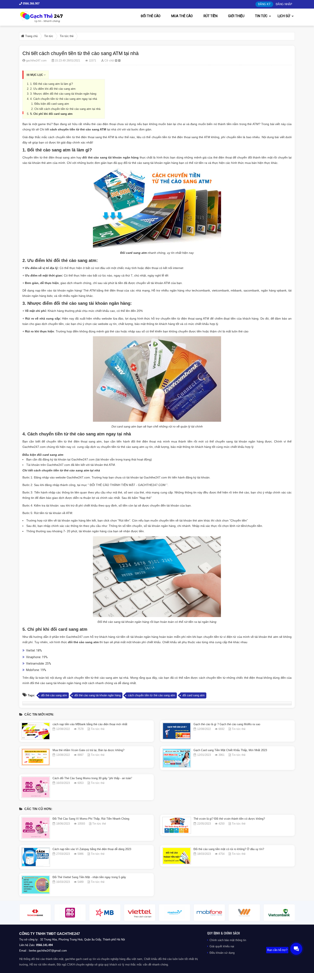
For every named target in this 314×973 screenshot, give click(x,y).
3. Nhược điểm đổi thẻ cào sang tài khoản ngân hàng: (63, 93)
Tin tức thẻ (97, 729)
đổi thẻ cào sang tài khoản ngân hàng (110, 157)
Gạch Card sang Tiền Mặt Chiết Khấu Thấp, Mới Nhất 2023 (230, 750)
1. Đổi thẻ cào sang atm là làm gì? (51, 83)
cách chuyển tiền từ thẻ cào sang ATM (78, 129)
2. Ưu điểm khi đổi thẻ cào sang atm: (53, 88)
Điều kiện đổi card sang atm (51, 103)
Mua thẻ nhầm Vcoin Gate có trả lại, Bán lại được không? (88, 750)
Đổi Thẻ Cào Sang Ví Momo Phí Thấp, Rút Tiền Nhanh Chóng (91, 818)
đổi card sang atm (193, 695)
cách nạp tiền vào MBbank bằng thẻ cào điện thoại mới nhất (90, 724)
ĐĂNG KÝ (264, 4)
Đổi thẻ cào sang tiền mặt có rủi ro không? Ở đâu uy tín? (229, 849)
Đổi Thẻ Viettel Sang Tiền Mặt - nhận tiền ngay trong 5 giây (89, 877)
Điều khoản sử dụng (222, 952)
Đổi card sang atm (133, 252)
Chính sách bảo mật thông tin (228, 940)
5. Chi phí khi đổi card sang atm (51, 113)
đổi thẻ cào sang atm (83, 642)
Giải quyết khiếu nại (222, 946)
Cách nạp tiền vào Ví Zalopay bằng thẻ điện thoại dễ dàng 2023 (92, 849)
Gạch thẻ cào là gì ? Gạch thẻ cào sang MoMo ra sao (227, 724)
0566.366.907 (31, 3)
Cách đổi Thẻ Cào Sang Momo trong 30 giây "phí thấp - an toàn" (92, 778)
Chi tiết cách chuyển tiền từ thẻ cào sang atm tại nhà (67, 109)
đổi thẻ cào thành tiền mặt (47, 959)
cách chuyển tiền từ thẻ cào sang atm (151, 695)
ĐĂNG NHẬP (284, 4)
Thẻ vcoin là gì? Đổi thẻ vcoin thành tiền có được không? (229, 818)
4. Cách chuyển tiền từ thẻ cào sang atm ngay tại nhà (63, 98)
